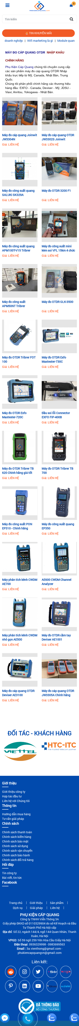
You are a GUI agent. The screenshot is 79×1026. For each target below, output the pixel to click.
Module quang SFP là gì (59, 41)
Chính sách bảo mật (15, 841)
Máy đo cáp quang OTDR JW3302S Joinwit (58, 137)
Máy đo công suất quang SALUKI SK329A (18, 193)
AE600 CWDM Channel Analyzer (56, 582)
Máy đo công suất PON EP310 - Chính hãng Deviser (17, 526)
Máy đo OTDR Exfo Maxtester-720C (14, 415)
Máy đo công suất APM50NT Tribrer (13, 304)
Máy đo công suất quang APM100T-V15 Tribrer (18, 248)
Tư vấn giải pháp (13, 819)
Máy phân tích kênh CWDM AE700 (19, 582)
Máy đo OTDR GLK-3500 (57, 302)
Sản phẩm (56, 903)
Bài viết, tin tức (12, 878)
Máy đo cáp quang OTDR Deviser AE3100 (18, 693)
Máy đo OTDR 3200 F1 (56, 191)
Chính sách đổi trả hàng (17, 860)
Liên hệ (55, 908)
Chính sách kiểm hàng (16, 837)
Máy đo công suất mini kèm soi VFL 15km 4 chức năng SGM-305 (58, 248)
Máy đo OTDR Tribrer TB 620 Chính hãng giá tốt (18, 470)
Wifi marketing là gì (26, 41)
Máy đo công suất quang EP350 (58, 526)
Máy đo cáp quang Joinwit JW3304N (19, 137)
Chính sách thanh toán (17, 832)
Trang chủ (15, 903)
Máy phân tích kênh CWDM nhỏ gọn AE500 (19, 637)
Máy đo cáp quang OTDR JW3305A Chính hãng (58, 693)
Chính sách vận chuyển (17, 851)
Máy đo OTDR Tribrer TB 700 (57, 470)
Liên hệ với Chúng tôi (16, 801)
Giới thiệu (36, 903)
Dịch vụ (18, 908)
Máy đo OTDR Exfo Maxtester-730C (54, 359)
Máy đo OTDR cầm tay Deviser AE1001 (56, 637)
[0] (71, 5)
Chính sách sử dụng (15, 846)
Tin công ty (9, 873)
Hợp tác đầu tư (11, 796)
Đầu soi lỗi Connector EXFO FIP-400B (56, 415)
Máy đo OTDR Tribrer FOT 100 (19, 359)
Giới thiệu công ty (13, 792)
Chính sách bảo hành (16, 855)
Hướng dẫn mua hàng (16, 814)
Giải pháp (36, 908)
